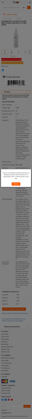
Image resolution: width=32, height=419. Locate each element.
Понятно (16, 184)
